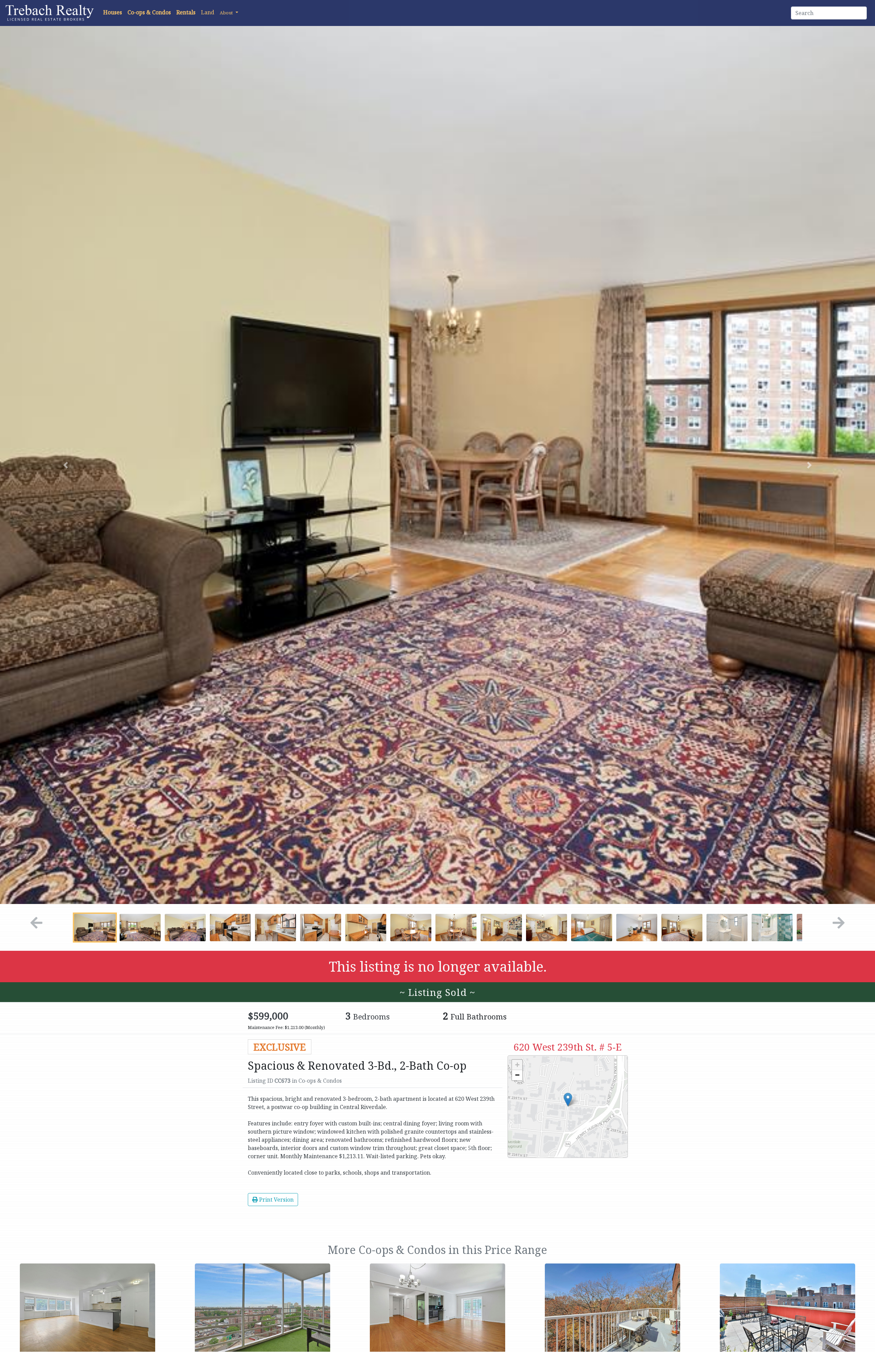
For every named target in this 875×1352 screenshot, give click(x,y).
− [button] (517, 1075)
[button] (229, 12)
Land (207, 12)
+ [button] (517, 1064)
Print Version (276, 1199)
